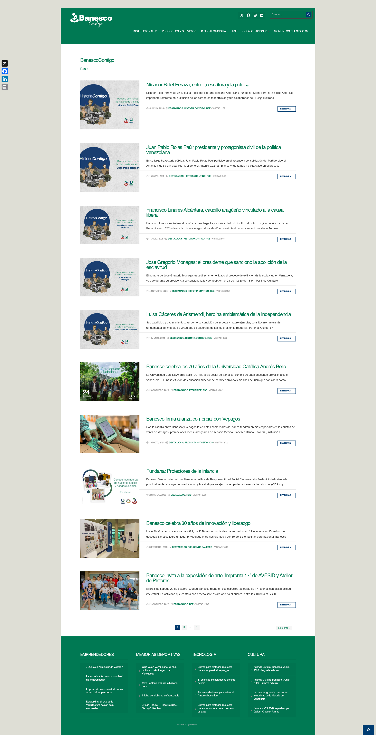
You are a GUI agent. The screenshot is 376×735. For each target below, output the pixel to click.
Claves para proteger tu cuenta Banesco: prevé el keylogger (215, 669)
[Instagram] (255, 15)
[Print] (5, 87)
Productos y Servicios (179, 31)
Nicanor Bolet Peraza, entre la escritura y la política (197, 85)
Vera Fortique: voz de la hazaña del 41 (159, 685)
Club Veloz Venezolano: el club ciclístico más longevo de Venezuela (159, 670)
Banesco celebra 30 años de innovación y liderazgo (198, 523)
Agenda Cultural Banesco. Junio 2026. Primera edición (271, 681)
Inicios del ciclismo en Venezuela (160, 695)
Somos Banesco (202, 547)
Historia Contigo (194, 108)
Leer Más (285, 109)
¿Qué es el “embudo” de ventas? (104, 667)
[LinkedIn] (261, 15)
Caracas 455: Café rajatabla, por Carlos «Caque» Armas (272, 710)
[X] (241, 15)
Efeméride (195, 390)
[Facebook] (248, 15)
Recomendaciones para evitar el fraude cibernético (216, 694)
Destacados (175, 108)
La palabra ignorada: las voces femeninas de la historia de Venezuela (271, 696)
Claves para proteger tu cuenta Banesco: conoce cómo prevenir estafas (216, 708)
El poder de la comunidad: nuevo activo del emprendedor (104, 691)
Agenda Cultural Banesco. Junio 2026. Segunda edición (271, 669)
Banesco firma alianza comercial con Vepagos (193, 419)
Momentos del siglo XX (291, 31)
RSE (235, 31)
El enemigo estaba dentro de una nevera (216, 681)
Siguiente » (284, 628)
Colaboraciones (254, 31)
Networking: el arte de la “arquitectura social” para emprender (100, 705)
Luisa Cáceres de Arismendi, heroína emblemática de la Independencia (218, 314)
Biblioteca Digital (214, 31)
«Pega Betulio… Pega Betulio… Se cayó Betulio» (160, 707)
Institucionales (145, 31)
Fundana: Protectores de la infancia (182, 471)
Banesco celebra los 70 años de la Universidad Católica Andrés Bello (216, 366)
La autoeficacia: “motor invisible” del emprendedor (104, 678)
